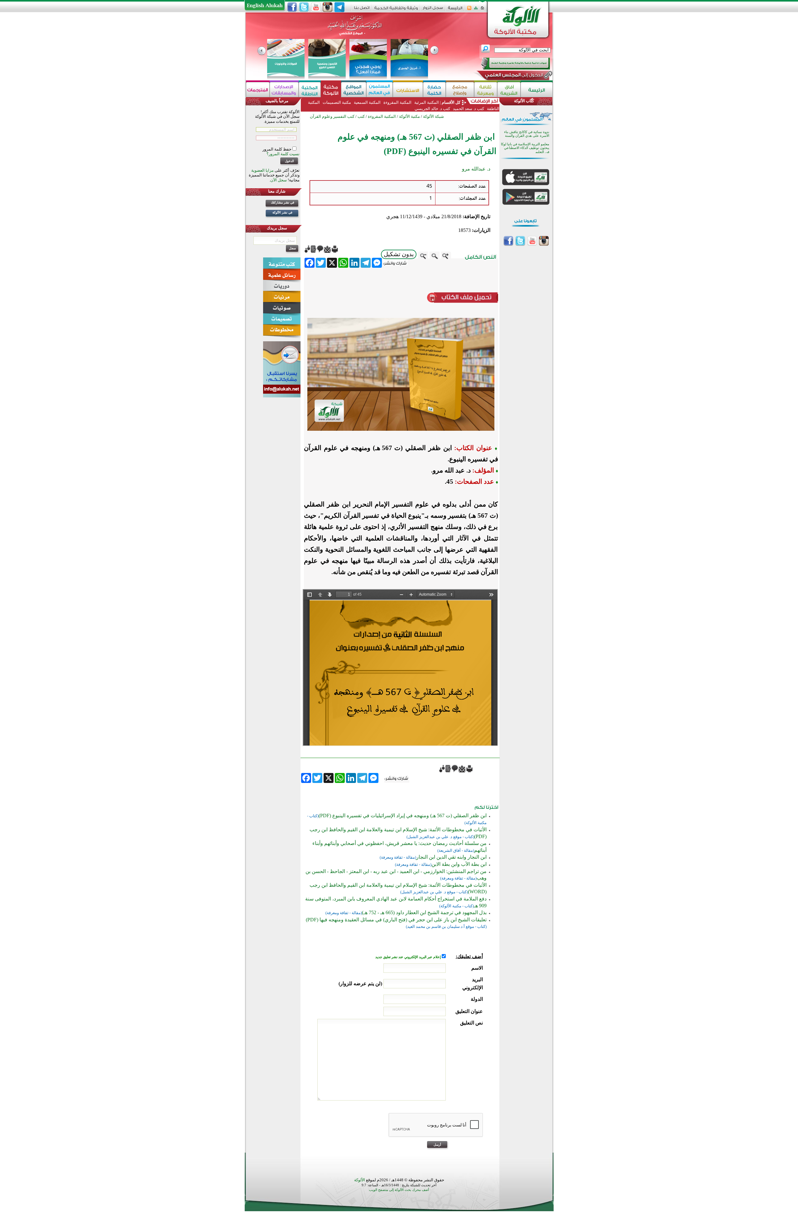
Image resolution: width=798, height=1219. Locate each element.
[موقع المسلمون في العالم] (379, 89)
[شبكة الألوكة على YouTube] (316, 7)
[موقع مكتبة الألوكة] (331, 89)
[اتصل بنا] (362, 9)
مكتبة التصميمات (337, 102)
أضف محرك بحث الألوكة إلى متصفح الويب (399, 1190)
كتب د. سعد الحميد (468, 108)
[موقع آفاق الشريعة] (509, 89)
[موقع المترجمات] (258, 89)
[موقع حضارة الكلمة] (434, 89)
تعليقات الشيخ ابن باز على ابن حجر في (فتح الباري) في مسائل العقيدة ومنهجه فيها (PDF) (396, 919)
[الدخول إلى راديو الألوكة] (510, 64)
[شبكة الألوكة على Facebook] (292, 7)
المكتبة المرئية (426, 102)
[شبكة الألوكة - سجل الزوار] (432, 9)
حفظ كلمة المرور (277, 149)
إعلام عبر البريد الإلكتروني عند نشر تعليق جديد (408, 957)
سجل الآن (278, 180)
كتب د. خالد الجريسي (432, 108)
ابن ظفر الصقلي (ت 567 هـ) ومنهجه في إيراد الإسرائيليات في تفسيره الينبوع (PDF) (403, 815)
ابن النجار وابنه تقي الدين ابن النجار (451, 857)
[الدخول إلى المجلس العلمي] (513, 76)
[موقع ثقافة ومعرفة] (485, 89)
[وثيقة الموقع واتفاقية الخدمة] (396, 10)
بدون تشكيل (399, 254)
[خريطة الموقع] (476, 9)
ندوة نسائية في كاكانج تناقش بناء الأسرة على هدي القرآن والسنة (526, 133)
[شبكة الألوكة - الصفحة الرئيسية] (455, 10)
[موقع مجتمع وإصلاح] (460, 89)
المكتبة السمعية (367, 102)
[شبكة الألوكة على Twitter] (304, 7)
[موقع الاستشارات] (408, 89)
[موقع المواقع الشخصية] (353, 89)
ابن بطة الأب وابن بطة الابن (459, 864)
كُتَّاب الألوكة (524, 100)
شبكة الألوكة (433, 116)
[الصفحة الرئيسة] (482, 9)
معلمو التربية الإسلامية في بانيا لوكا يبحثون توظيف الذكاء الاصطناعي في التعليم (525, 148)
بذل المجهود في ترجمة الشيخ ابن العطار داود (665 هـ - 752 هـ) (424, 912)
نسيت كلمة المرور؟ (283, 153)
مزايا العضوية (262, 170)
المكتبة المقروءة (397, 102)
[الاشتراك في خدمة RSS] (469, 9)
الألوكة (359, 1180)
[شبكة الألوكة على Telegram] (339, 7)
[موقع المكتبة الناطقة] (310, 89)
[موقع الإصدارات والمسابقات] (284, 89)
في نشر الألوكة (282, 212)
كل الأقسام (451, 102)
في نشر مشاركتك (282, 202)
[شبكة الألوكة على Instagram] (328, 7)
